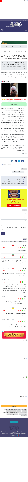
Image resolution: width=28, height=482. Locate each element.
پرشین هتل (18, 411)
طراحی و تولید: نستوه (13, 435)
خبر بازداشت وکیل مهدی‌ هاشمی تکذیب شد (15, 179)
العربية (23, 20)
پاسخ (4, 247)
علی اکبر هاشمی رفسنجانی (18, 171)
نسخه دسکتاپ (14, 422)
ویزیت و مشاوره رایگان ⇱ (14, 205)
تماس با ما (14, 20)
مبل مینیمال (24, 411)
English (21, 20)
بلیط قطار (11, 412)
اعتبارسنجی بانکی (23, 412)
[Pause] (3, 95)
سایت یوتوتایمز (5, 412)
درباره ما (11, 20)
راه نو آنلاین (20, 409)
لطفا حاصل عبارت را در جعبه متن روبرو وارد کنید (17, 227)
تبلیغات (9, 20)
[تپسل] (1, 42)
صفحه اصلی (23, 46)
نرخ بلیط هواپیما (9, 414)
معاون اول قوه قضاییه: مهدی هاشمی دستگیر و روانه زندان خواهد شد (14, 57)
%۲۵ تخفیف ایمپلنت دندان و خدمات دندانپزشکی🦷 (14, 200)
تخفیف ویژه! (14, 104)
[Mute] (5, 95)
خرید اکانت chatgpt (23, 414)
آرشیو (6, 20)
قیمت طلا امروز (16, 412)
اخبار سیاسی (17, 46)
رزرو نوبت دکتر (24, 415)
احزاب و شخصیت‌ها (10, 46)
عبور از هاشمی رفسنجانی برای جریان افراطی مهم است (13, 181)
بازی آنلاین (15, 409)
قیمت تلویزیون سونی (9, 409)
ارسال (3, 233)
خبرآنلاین (14, 24)
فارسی (26, 20)
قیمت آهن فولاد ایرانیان (11, 411)
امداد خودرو (15, 414)
